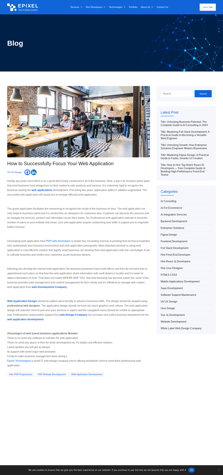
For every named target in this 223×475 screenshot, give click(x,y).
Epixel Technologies (19, 360)
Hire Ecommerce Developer (136, 439)
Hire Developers (94, 7)
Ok (191, 470)
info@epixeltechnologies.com (25, 446)
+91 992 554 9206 (19, 434)
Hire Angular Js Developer (135, 423)
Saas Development (172, 288)
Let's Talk (208, 7)
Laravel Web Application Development (191, 449)
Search (203, 93)
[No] (219, 470)
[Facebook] (27, 172)
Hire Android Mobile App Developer (140, 418)
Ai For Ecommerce (171, 207)
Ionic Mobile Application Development (191, 439)
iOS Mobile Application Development (191, 444)
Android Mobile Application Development (193, 418)
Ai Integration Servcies (174, 214)
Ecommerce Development (93, 434)
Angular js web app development (189, 423)
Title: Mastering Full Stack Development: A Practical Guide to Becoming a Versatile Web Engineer (185, 135)
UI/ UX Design (14, 172)
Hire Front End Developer (175, 254)
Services (74, 7)
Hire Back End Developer (135, 429)
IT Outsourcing (87, 439)
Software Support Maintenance (178, 294)
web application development (25, 319)
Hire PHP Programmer (20, 374)
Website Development (173, 321)
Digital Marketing (88, 444)
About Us (145, 7)
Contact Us (162, 7)
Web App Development (92, 429)
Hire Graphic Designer (133, 449)
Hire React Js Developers (175, 261)
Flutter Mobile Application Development (192, 434)
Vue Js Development (173, 315)
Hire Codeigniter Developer (136, 434)
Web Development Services (94, 423)
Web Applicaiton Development (86, 374)
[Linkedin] (34, 172)
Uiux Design (168, 308)
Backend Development (174, 221)
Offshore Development (91, 449)
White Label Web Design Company (181, 328)
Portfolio (133, 7)
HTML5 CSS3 (169, 274)
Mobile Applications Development (180, 281)
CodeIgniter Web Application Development (194, 429)
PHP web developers (58, 241)
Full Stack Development (174, 248)
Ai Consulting (168, 201)
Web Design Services (91, 418)
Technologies (115, 7)
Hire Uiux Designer (172, 268)
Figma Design (169, 234)
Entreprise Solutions (172, 228)
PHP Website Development (52, 374)
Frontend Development (174, 241)
